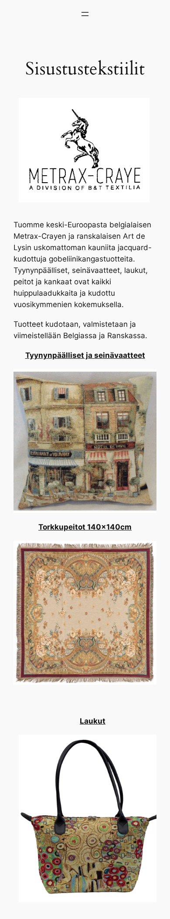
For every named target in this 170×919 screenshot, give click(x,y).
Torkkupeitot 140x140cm (85, 527)
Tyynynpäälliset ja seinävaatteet (85, 355)
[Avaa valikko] (85, 14)
